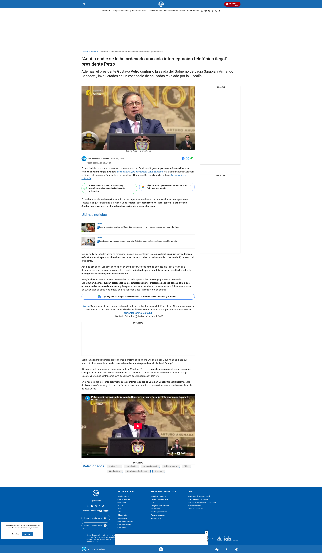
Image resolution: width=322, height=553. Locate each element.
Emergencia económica (121, 11)
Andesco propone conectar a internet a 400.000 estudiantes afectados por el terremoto (138, 241)
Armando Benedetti (150, 466)
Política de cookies (194, 506)
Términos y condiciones (196, 509)
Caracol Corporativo (124, 524)
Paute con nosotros (158, 515)
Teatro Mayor (122, 518)
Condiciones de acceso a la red (199, 496)
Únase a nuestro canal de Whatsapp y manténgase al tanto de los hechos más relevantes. (107, 188)
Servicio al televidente (158, 496)
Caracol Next (122, 527)
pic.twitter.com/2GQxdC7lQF (138, 313)
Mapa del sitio (156, 518)
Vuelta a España (193, 11)
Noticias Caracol (123, 496)
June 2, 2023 (156, 316)
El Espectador (122, 515)
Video (186, 466)
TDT (152, 502)
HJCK (119, 509)
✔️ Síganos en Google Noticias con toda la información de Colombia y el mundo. (140, 296)
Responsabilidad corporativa (198, 499)
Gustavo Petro (114, 466)
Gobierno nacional (170, 466)
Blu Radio (85, 52)
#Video (86, 306)
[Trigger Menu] (84, 4)
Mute (216, 549)
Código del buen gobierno (160, 506)
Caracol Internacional (125, 521)
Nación (93, 52)
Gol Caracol (121, 502)
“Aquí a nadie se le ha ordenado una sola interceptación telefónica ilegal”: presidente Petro (131, 52)
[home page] (161, 4)
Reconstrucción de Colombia (174, 11)
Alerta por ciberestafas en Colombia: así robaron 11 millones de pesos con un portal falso (139, 227)
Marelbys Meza (114, 471)
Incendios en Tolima (139, 11)
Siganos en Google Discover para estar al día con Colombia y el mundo (169, 187)
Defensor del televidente (159, 499)
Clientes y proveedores (159, 512)
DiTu (119, 512)
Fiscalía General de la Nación (137, 471)
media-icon (161, 549)
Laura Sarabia (131, 466)
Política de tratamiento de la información (202, 502)
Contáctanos (155, 509)
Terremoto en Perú (155, 11)
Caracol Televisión (123, 499)
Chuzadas (158, 471)
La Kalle (120, 506)
